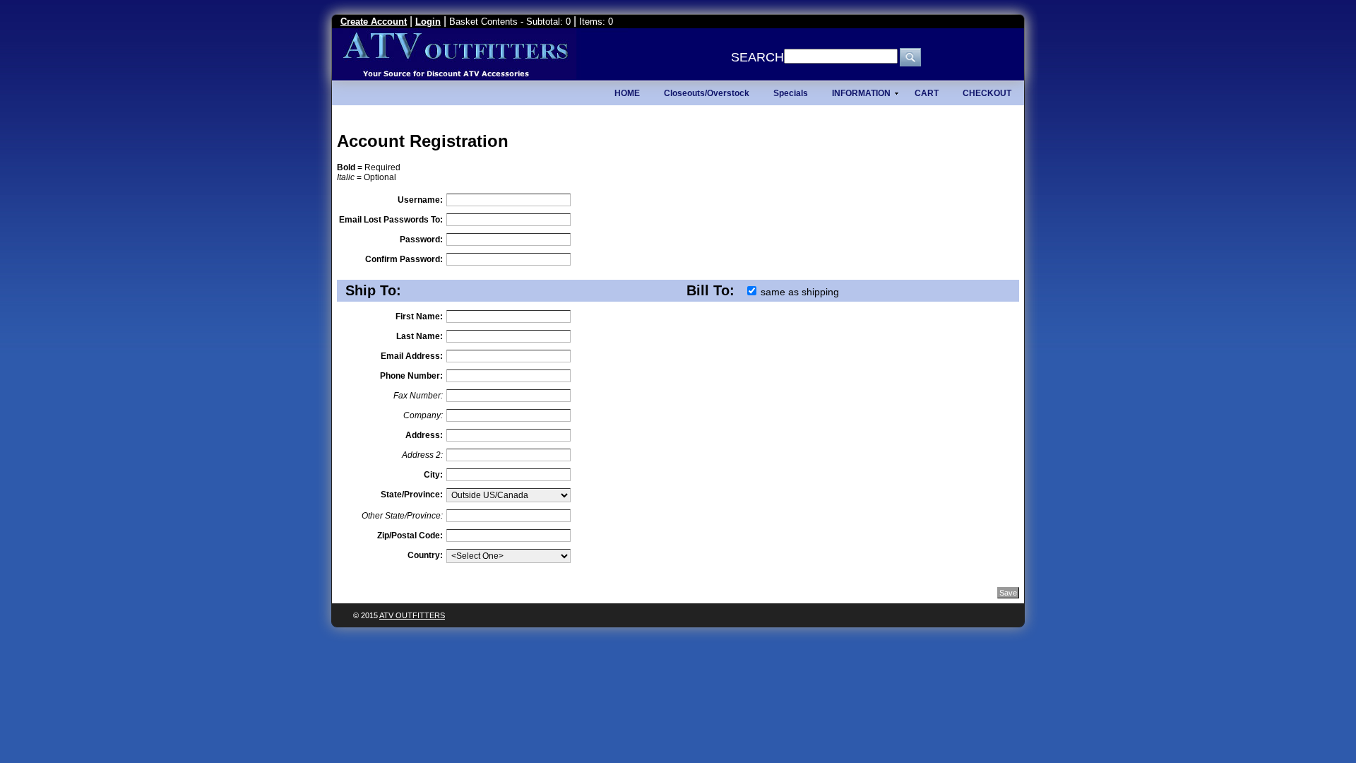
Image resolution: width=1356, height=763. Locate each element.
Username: (420, 200)
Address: (424, 435)
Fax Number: (418, 396)
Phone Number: (411, 376)
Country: (425, 555)
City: (433, 475)
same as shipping (800, 291)
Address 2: (422, 455)
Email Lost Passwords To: (391, 220)
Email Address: (412, 356)
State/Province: (412, 494)
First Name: (419, 316)
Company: (423, 415)
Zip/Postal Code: (410, 535)
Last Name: (419, 336)
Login (428, 21)
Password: (421, 239)
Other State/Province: (402, 516)
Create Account (373, 21)
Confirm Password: (404, 259)
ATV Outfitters (412, 615)
